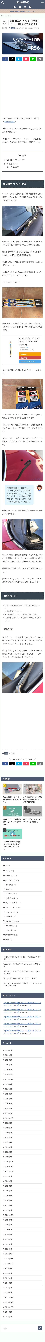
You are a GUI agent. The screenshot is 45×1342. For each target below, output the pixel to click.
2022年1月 (9, 1157)
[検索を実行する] (40, 1328)
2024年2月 (9, 1065)
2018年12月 (9, 1297)
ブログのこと (12, 921)
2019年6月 (9, 1273)
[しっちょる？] (22, 2)
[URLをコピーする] (40, 59)
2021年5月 (9, 1191)
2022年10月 (9, 1118)
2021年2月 (9, 1205)
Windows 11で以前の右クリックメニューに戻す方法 (21, 965)
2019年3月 (9, 1283)
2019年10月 (9, 1263)
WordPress (11, 926)
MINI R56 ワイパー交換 (16, 160)
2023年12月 (9, 1074)
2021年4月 (9, 1195)
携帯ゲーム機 (12, 898)
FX (7, 866)
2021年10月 (9, 1171)
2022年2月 (9, 1152)
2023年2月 (9, 1108)
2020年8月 (9, 1224)
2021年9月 (9, 1176)
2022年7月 (9, 1128)
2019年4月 (9, 1278)
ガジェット (11, 875)
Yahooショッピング (28, 361)
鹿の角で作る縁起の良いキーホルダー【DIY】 (20, 978)
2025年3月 (9, 1050)
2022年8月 (9, 1123)
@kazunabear (9, 121)
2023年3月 (9, 1103)
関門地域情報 (11, 934)
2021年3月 (9, 1200)
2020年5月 (9, 1239)
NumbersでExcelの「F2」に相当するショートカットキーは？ (21, 972)
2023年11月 (9, 1079)
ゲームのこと (12, 880)
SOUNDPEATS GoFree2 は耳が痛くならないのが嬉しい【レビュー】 (22, 984)
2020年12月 (9, 1215)
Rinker (26, 347)
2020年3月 (9, 1244)
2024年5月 (9, 1060)
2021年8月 (9, 1181)
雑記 (12, 28)
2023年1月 (9, 1113)
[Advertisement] (22, 86)
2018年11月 (9, 1302)
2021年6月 (9, 1186)
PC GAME (11, 885)
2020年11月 (9, 1220)
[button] (5, 59)
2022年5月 (9, 1137)
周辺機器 (10, 916)
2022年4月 (9, 1142)
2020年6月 (9, 1234)
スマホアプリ (11, 894)
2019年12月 (9, 1254)
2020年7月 (9, 1229)
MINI (13, 753)
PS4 (9, 889)
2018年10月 (9, 1307)
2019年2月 (9, 1288)
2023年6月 (9, 1089)
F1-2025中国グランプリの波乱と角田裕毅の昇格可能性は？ (22, 958)
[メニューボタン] (42, 2)
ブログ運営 (11, 930)
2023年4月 (9, 1098)
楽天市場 (24, 358)
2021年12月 (9, 1161)
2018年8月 (9, 1317)
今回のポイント (13, 163)
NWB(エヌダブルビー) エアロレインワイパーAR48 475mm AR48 (29, 341)
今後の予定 (15, 167)
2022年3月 (9, 1147)
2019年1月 (9, 1292)
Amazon (24, 354)
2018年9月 (9, 1312)
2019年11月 (9, 1258)
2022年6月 (9, 1132)
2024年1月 (9, 1069)
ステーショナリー (13, 902)
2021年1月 (9, 1210)
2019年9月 (9, 1268)
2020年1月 (9, 1249)
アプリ (9, 870)
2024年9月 (9, 1055)
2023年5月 (9, 1094)
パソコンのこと (12, 907)
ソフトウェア (12, 912)
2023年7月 (9, 1084)
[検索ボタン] (2, 2)
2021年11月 (9, 1166)
